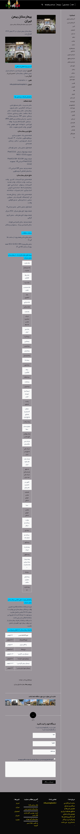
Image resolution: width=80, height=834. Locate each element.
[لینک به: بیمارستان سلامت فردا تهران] (27, 702)
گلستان (73, 111)
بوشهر (73, 41)
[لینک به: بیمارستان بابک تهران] (21, 702)
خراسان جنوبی (71, 54)
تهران (11, 24)
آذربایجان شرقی (71, 19)
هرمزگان (72, 133)
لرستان (73, 119)
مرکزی (73, 126)
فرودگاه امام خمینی (23, 635)
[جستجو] (42, 4)
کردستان (72, 97)
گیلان (73, 115)
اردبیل (73, 33)
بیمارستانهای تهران (19, 684)
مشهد (17, 819)
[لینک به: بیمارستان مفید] (46, 702)
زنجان (73, 69)
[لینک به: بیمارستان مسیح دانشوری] (33, 702)
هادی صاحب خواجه (24, 679)
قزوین (73, 86)
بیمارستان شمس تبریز (31, 809)
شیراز (17, 815)
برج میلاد (23, 649)
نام (53, 734)
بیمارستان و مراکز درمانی (19, 24)
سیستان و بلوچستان (72, 78)
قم (74, 90)
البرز (73, 26)
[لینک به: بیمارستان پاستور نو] (8, 702)
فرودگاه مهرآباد (23, 639)
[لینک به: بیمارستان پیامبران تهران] (52, 702)
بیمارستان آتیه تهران (32, 819)
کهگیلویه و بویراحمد (72, 106)
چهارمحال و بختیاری (72, 49)
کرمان (73, 94)
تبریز (17, 803)
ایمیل (53, 742)
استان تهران (29, 24)
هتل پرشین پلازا (33, 805)
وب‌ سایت (53, 751)
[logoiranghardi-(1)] (12, 4)
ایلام (73, 37)
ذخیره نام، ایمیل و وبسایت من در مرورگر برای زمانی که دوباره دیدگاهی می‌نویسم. (35, 759)
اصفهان (73, 30)
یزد (74, 137)
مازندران (72, 122)
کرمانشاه (72, 101)
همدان (73, 130)
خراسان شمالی (71, 62)
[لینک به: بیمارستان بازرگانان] (40, 702)
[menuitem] (72, 4)
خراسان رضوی (71, 58)
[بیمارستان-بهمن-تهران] (46, 24)
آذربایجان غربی (71, 22)
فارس (73, 83)
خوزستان (72, 65)
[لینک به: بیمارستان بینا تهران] (15, 702)
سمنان (73, 73)
